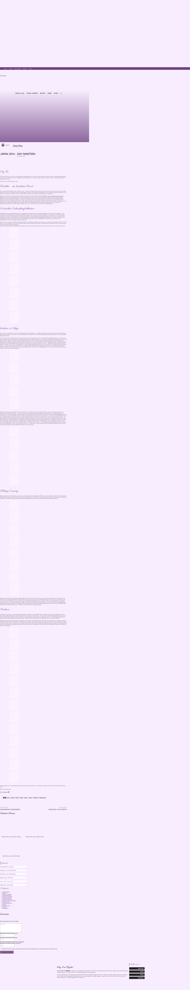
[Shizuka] (3, 145)
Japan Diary (18, 145)
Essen (8, 797)
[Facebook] (177, 68)
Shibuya (30, 797)
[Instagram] (179, 68)
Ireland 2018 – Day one (6, 877)
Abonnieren (141, 977)
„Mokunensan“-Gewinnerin (10, 809)
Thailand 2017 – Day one (7, 866)
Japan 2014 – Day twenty (58, 809)
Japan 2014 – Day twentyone (11, 856)
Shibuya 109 (35, 797)
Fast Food (12, 797)
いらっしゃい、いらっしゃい (7, 881)
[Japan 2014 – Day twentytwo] (34, 827)
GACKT (17, 797)
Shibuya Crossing (42, 797)
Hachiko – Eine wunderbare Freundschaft (52, 196)
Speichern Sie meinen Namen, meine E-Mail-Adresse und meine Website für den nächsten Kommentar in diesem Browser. (29, 948)
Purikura (25, 797)
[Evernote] (188, 68)
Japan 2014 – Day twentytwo (34, 836)
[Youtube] (184, 68)
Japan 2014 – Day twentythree (11, 836)
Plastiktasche (59, 414)
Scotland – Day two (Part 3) (8, 874)
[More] (57, 165)
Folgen (142, 971)
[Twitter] (182, 68)
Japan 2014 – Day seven (6, 885)
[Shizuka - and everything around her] (26, 80)
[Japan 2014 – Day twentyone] (11, 846)
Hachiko (21, 797)
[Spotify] (186, 68)
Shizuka (7, 145)
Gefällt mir (141, 968)
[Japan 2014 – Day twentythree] (11, 827)
